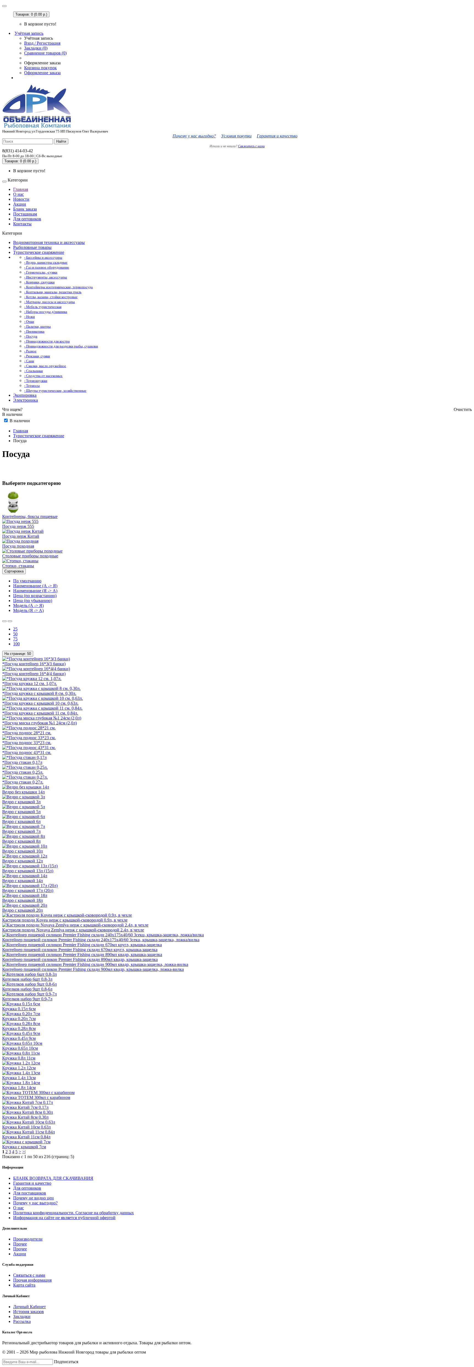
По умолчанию (27, 581)
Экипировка (24, 395)
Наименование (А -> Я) (35, 585)
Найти (61, 141)
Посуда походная (18, 546)
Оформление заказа (42, 72)
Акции (19, 204)
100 (16, 643)
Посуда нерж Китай (20, 536)
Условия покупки (236, 136)
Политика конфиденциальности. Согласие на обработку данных (73, 1212)
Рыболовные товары (32, 247)
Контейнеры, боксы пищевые (30, 516)
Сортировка (14, 571)
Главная (20, 189)
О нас (18, 194)
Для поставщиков (29, 1193)
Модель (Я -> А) (28, 610)
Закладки (21, 1316)
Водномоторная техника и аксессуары (49, 242)
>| (24, 1151)
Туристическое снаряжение (38, 252)
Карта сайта (24, 1285)
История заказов (28, 1311)
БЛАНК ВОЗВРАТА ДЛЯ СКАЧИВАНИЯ (53, 1178)
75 (15, 639)
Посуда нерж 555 (18, 526)
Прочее (20, 1244)
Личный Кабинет (29, 1306)
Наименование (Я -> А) (35, 590)
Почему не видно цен (33, 1198)
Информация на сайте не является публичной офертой (64, 1217)
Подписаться (66, 1361)
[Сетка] (10, 621)
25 (15, 629)
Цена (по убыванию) (32, 600)
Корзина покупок (40, 67)
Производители (28, 1239)
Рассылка (22, 1321)
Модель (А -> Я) (28, 605)
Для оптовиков (27, 219)
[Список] (4, 621)
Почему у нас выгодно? (194, 136)
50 (15, 634)
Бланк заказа (25, 209)
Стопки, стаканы (18, 565)
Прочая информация (32, 1280)
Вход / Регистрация (42, 43)
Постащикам (25, 214)
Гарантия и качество (277, 136)
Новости (21, 199)
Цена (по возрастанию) (35, 595)
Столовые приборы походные (30, 556)
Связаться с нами (29, 1275)
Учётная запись (29, 33)
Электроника (25, 400)
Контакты (22, 223)
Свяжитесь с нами (251, 146)
